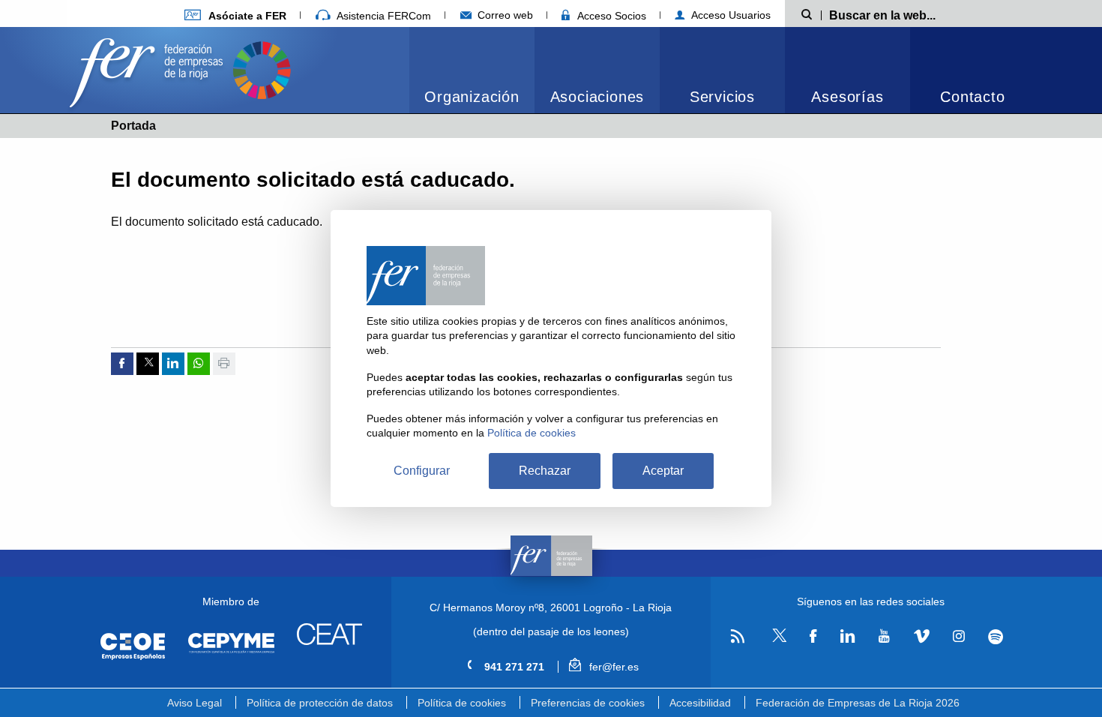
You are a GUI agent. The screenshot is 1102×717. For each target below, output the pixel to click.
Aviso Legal (194, 703)
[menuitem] (472, 70)
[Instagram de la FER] (958, 636)
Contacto (972, 96)
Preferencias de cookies (588, 703)
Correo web (504, 15)
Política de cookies (462, 703)
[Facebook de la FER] (813, 636)
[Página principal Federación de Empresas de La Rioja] (149, 68)
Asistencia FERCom (382, 16)
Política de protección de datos (320, 703)
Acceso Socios (610, 16)
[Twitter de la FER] (777, 639)
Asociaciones (597, 96)
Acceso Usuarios (729, 15)
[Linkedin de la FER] (847, 636)
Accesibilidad (700, 703)
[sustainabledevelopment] (262, 68)
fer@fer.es (612, 667)
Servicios (722, 96)
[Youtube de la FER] (884, 636)
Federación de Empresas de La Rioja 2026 (858, 703)
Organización (472, 96)
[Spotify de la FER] (996, 636)
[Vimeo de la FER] (921, 636)
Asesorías (847, 96)
